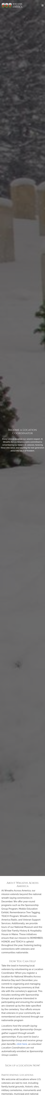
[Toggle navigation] (43, 5)
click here (21, 1044)
